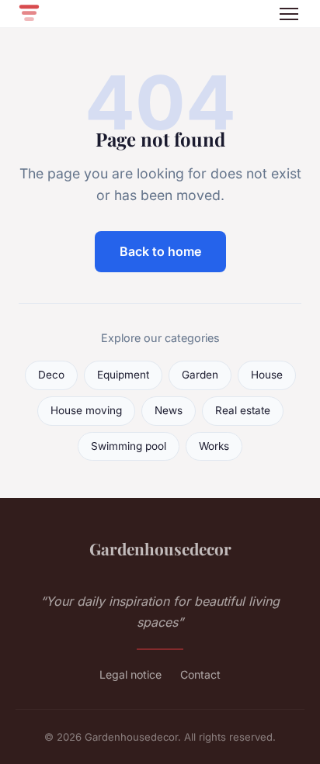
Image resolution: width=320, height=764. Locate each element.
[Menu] (288, 14)
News (169, 410)
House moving (86, 410)
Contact (200, 674)
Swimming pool (128, 446)
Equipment (123, 374)
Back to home (160, 251)
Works (214, 446)
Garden (200, 374)
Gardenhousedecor (160, 548)
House (267, 374)
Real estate (242, 410)
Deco (51, 374)
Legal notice (130, 674)
